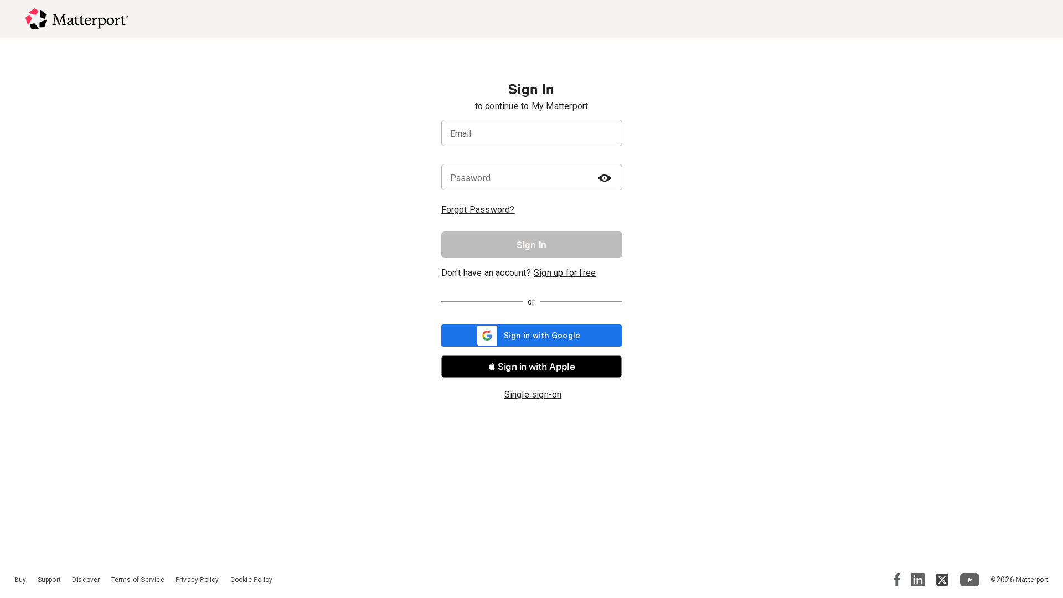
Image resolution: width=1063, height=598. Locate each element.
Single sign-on (533, 394)
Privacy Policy (197, 580)
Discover (86, 580)
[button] (531, 366)
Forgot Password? (478, 209)
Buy (20, 580)
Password (470, 178)
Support (49, 580)
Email (461, 133)
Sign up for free (565, 272)
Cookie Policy (251, 580)
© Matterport (1019, 579)
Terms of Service (137, 580)
